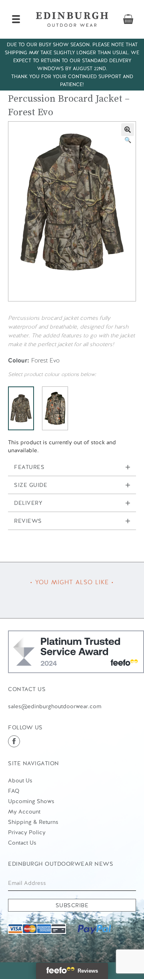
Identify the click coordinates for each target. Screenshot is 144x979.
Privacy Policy (27, 832)
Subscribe (72, 905)
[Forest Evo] (21, 408)
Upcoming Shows (31, 801)
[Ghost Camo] (55, 408)
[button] (127, 129)
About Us (20, 780)
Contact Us (22, 842)
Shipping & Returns (33, 821)
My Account (24, 811)
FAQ (13, 790)
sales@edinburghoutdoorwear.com (54, 706)
